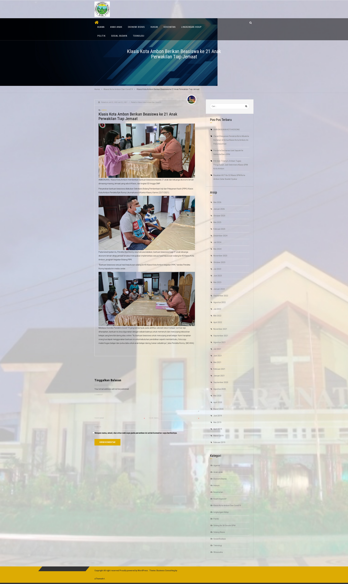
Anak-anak (116, 27)
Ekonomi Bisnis (136, 27)
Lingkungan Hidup (191, 27)
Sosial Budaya (119, 36)
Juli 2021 (217, 349)
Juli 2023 (217, 269)
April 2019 (217, 429)
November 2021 (220, 329)
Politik (101, 36)
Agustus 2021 (219, 342)
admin (104, 110)
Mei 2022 (217, 316)
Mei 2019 (217, 422)
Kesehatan (169, 27)
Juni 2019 (217, 416)
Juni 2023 (217, 276)
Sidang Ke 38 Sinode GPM (224, 525)
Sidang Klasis (219, 532)
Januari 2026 (219, 209)
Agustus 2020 (219, 389)
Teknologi (138, 36)
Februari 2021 (219, 369)
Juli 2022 (217, 309)
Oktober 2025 (219, 216)
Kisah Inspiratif (219, 499)
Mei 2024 (217, 249)
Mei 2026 (217, 202)
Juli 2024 (217, 242)
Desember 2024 (220, 236)
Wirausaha (218, 552)
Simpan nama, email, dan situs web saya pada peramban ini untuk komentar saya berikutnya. (136, 433)
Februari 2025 (219, 229)
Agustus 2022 (219, 302)
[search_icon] (251, 22)
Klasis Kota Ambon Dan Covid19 (149, 102)
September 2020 (220, 382)
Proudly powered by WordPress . (134, 570)
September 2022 (220, 296)
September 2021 (220, 336)
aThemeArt (99, 579)
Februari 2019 (219, 442)
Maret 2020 (218, 409)
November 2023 (220, 256)
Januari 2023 (219, 289)
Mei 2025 (217, 222)
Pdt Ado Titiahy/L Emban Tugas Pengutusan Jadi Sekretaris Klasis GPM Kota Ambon (230, 165)
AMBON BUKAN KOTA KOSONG (226, 129)
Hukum (154, 27)
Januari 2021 (219, 376)
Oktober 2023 (219, 262)
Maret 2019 (218, 436)
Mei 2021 (217, 362)
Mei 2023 (217, 282)
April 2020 (217, 402)
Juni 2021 (217, 356)
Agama (101, 27)
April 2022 (217, 322)
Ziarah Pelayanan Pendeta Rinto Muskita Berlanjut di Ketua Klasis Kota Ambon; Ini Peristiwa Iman (231, 140)
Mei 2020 (217, 396)
